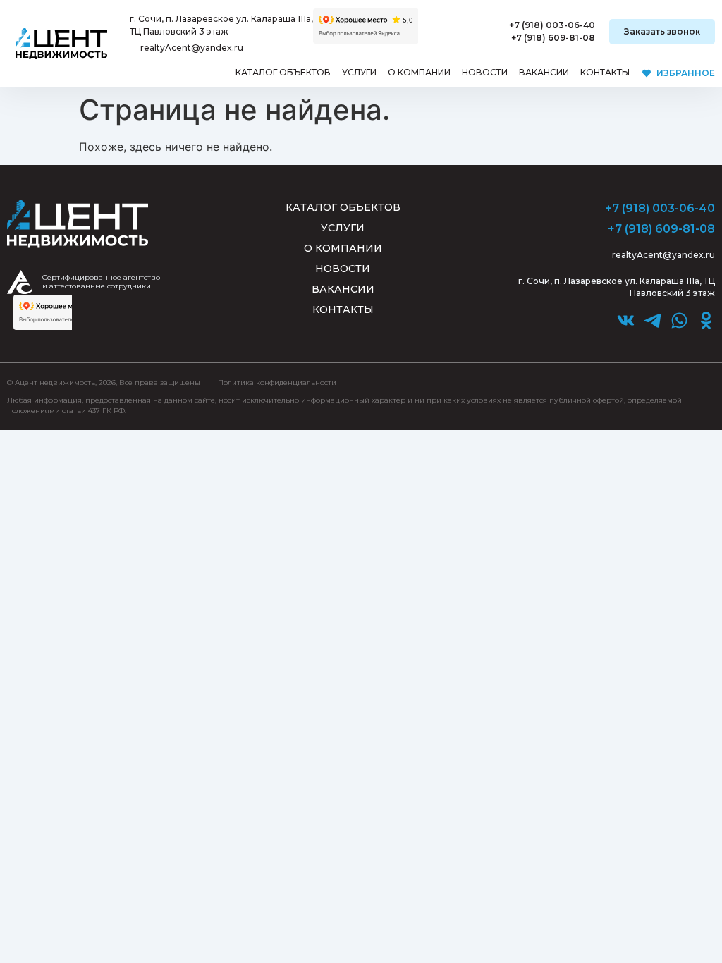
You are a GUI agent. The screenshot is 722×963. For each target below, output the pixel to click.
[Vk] (626, 320)
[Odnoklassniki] (706, 320)
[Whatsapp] (679, 320)
